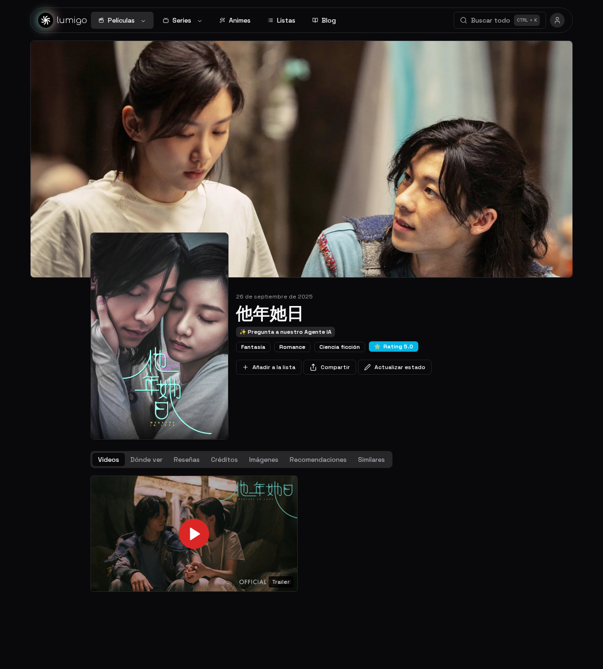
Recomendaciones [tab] (318, 459)
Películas (121, 20)
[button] (194, 534)
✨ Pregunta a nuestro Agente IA (285, 332)
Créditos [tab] (224, 459)
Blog (329, 20)
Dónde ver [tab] (146, 459)
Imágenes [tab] (263, 459)
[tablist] (241, 459)
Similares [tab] (371, 459)
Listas (286, 20)
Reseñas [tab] (187, 459)
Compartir (335, 367)
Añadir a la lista (274, 367)
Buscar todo (504, 20)
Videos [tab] (108, 459)
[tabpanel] (301, 534)
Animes (240, 20)
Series (181, 20)
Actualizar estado (400, 367)
